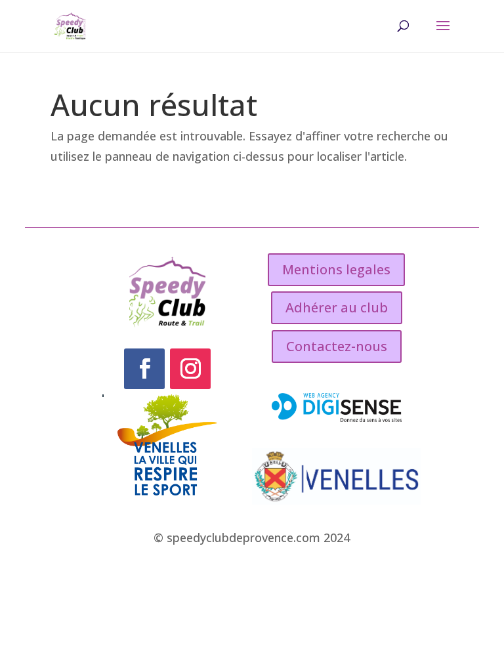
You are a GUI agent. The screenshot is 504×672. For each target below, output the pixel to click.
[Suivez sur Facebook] (144, 368)
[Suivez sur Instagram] (190, 368)
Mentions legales (336, 269)
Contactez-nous (336, 346)
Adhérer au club (336, 307)
